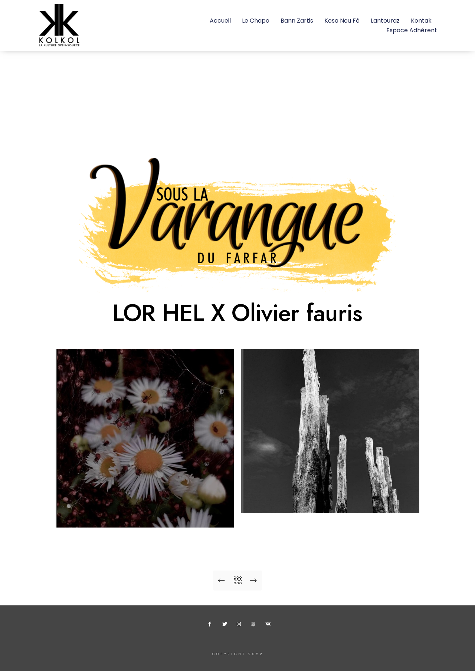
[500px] (254, 625)
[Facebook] (212, 625)
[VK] (269, 625)
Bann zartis (297, 20)
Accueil (220, 20)
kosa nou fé (342, 20)
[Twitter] (226, 625)
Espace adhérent (411, 30)
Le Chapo (255, 20)
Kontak (421, 20)
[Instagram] (240, 625)
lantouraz (385, 20)
